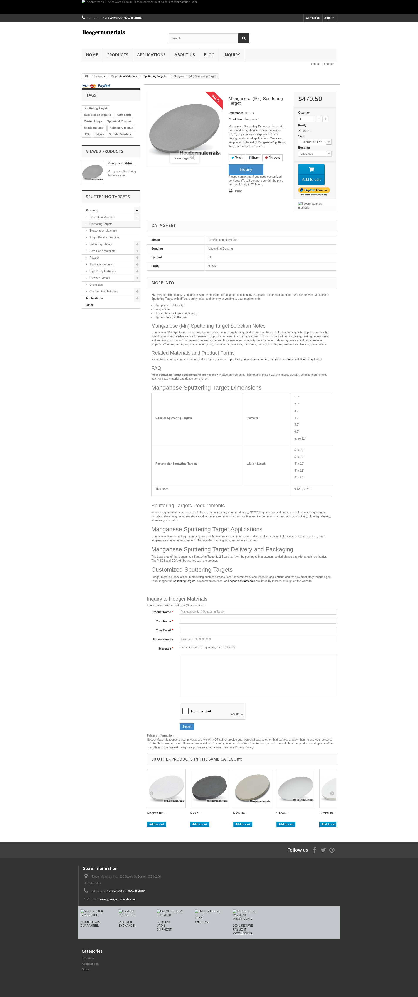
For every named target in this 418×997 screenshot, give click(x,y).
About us (185, 54)
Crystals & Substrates (103, 291)
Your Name (164, 621)
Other (89, 305)
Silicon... (282, 813)
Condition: (236, 119)
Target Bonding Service (104, 237)
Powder (94, 257)
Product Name (162, 612)
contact (315, 63)
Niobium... (240, 813)
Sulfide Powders (120, 134)
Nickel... (196, 813)
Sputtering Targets (101, 224)
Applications (151, 54)
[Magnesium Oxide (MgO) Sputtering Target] (166, 788)
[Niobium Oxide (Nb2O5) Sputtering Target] (252, 788)
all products (233, 359)
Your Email (164, 630)
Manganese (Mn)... (121, 163)
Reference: (236, 113)
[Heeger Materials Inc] (122, 32)
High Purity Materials (102, 271)
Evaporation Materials (103, 230)
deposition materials (255, 359)
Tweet (238, 157)
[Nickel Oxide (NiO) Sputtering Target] (209, 788)
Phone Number (163, 639)
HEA (87, 134)
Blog (209, 54)
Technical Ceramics (101, 264)
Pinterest (274, 157)
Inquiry (231, 54)
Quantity (304, 112)
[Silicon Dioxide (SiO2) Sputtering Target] (295, 788)
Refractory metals (121, 127)
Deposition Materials (102, 217)
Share (254, 157)
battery (99, 134)
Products (117, 54)
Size (301, 136)
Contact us (313, 17)
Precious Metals (99, 278)
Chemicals (96, 284)
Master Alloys (93, 121)
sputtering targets (184, 581)
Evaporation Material (98, 114)
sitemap (329, 63)
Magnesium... (156, 813)
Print (238, 191)
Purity (302, 125)
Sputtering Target (95, 108)
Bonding (304, 147)
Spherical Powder (119, 121)
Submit (186, 726)
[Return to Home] (86, 76)
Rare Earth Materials (102, 251)
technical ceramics (281, 359)
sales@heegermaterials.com (118, 899)
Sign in (329, 17)
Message (166, 648)
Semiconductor (94, 127)
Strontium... (327, 813)
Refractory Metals (100, 244)
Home (92, 54)
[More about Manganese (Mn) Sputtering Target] (92, 172)
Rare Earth (124, 114)
